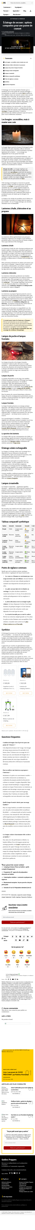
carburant (6, 282)
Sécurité (27, 526)
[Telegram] (19, 1173)
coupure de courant (21, 895)
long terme (17, 443)
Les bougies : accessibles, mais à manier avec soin (16, 62)
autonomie (17, 189)
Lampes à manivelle (9, 73)
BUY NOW (9, 693)
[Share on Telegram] (31, 936)
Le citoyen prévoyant (8, 31)
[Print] (27, 940)
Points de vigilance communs (11, 79)
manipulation (25, 256)
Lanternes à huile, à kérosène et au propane (15, 65)
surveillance (14, 172)
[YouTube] (13, 979)
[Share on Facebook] (12, 936)
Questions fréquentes (10, 84)
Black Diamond (9, 824)
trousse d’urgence (12, 478)
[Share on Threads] (16, 940)
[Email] (19, 940)
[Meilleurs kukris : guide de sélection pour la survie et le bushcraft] (6, 1105)
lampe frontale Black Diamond (16, 427)
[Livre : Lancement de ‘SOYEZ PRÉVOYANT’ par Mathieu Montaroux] (17, 1058)
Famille (13, 897)
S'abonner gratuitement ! (17, 922)
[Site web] (6, 979)
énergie (3, 897)
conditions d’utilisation (24, 927)
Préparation (24, 897)
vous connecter (13, 1010)
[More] (31, 940)
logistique (18, 897)
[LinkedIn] (17, 979)
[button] (30, 11)
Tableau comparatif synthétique (12, 76)
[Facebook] (8, 979)
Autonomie (13, 895)
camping (15, 300)
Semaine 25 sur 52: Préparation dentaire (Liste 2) (17, 887)
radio (22, 515)
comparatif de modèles (23, 388)
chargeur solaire (15, 441)
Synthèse (7, 81)
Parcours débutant (10, 1069)
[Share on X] (16, 936)
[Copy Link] (23, 940)
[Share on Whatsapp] (24, 936)
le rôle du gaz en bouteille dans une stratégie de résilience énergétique (17, 329)
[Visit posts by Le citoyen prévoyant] (3, 976)
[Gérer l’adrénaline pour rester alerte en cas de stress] (6, 1091)
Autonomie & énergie (17, 18)
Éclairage (29, 895)
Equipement (8, 897)
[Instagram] (15, 979)
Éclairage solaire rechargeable (12, 70)
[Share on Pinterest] (20, 936)
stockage (4, 111)
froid (17, 844)
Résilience (29, 897)
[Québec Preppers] (4, 3)
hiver (24, 93)
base (23, 178)
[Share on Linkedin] (28, 936)
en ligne (11, 186)
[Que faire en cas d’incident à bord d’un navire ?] (6, 1118)
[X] (10, 979)
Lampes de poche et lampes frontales (14, 67)
